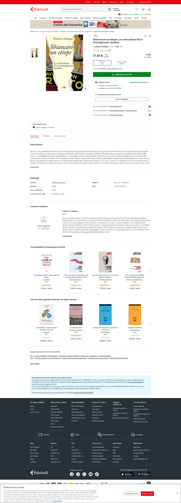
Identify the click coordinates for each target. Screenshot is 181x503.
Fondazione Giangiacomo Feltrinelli (141, 415)
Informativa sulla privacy (121, 418)
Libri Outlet (33, 450)
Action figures (96, 462)
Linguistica (93, 356)
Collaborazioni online (78, 418)
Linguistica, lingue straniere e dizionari (73, 356)
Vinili (52, 456)
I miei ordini (95, 409)
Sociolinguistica (105, 356)
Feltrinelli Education (139, 419)
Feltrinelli (103, 69)
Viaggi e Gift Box (138, 453)
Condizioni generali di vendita (120, 409)
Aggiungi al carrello (123, 74)
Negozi (104, 2)
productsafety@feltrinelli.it (83, 393)
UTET (117, 46)
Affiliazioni (74, 409)
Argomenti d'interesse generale (74, 358)
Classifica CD (55, 453)
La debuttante (76, 328)
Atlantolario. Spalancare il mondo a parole (46, 329)
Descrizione (34, 136)
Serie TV (73, 459)
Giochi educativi (97, 453)
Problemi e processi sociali (98, 358)
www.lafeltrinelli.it (135, 382)
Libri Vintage (34, 456)
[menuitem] (35, 18)
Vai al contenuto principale (39, 2)
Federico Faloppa (101, 46)
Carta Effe (54, 406)
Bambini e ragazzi (77, 462)
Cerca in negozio (121, 99)
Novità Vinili (54, 459)
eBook (32, 459)
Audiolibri (33, 462)
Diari (114, 450)
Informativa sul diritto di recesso (120, 414)
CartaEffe (88, 2)
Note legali (34, 364)
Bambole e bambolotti (99, 459)
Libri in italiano (34, 447)
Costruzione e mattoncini (100, 450)
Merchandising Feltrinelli (141, 450)
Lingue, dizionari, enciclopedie (46, 356)
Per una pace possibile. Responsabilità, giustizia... (135, 276)
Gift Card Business (77, 412)
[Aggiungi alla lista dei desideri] (145, 36)
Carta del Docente (115, 106)
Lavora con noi (35, 412)
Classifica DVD (76, 453)
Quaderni (116, 462)
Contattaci (95, 418)
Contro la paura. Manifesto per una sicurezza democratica (76, 276)
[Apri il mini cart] (143, 9)
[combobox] (86, 9)
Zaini (114, 453)
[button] (109, 9)
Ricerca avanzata (117, 9)
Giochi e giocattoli (98, 447)
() (106, 50)
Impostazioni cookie (131, 494)
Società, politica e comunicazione (47, 358)
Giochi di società (97, 456)
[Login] (149, 9)
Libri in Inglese (34, 453)
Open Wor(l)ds (117, 459)
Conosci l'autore (59, 136)
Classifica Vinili (56, 462)
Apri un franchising (77, 406)
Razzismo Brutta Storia (140, 422)
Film (72, 447)
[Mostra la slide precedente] (30, 271)
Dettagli (46, 136)
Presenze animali (135, 328)
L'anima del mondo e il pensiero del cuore (105, 329)
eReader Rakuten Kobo (140, 459)
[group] (34, 53)
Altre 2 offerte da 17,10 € (114, 69)
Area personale (97, 406)
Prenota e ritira (55, 409)
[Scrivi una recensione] (109, 50)
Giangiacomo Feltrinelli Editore (140, 410)
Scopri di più (67, 236)
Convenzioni (130, 2)
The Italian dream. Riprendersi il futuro (46, 276)
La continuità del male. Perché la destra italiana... (105, 276)
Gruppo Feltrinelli (138, 406)
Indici (52, 424)
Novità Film (74, 450)
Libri (31, 356)
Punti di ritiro (113, 2)
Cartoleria (116, 447)
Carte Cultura (55, 415)
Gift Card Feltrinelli (56, 412)
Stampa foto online (57, 427)
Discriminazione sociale (119, 358)
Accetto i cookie (147, 494)
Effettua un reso (97, 412)
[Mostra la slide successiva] (150, 271)
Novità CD (54, 450)
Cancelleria (116, 456)
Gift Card (97, 2)
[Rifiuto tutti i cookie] (177, 493)
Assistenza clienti (145, 2)
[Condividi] (150, 36)
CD (52, 447)
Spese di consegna (98, 421)
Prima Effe (74, 421)
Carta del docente (57, 418)
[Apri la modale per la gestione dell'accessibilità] (149, 483)
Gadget (135, 456)
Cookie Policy (57, 501)
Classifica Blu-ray (77, 456)
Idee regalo (137, 447)
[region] (90, 493)
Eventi (122, 2)
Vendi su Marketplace (78, 415)
